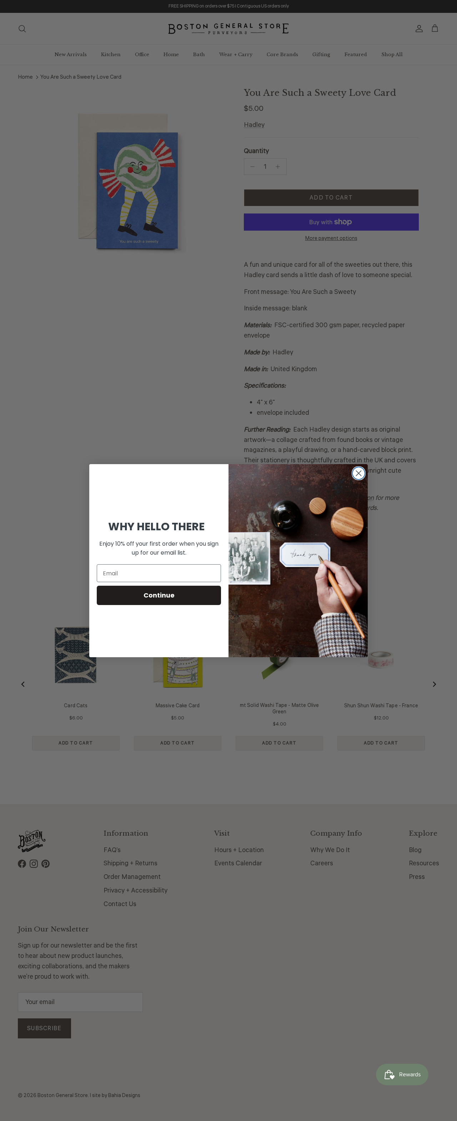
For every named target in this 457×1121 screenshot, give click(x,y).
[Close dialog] (358, 473)
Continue (159, 595)
